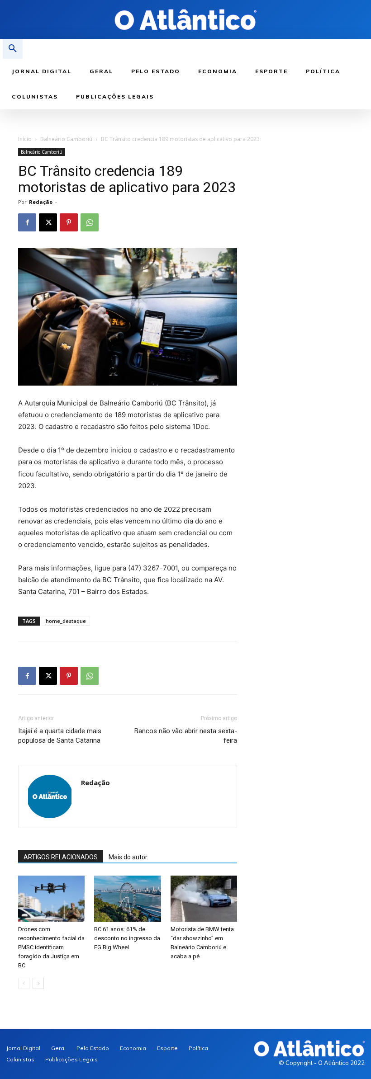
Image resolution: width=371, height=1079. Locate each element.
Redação (40, 201)
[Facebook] (27, 222)
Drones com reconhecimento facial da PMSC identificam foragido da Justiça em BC (51, 947)
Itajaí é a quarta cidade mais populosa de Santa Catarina (59, 735)
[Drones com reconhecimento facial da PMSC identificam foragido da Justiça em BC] (51, 898)
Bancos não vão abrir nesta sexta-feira (185, 735)
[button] (13, 49)
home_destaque (66, 620)
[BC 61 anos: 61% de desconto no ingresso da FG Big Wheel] (127, 898)
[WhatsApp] (90, 222)
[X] (48, 222)
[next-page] (38, 983)
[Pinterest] (69, 222)
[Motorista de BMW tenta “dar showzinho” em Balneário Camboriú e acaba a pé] (204, 898)
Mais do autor (128, 857)
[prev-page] (23, 983)
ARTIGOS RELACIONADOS (61, 857)
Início (25, 139)
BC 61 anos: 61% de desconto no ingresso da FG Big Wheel (127, 938)
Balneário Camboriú (66, 139)
